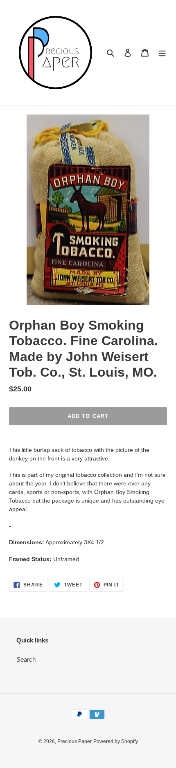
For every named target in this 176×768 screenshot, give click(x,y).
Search (26, 659)
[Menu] (162, 52)
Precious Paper (74, 741)
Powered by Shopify (115, 741)
